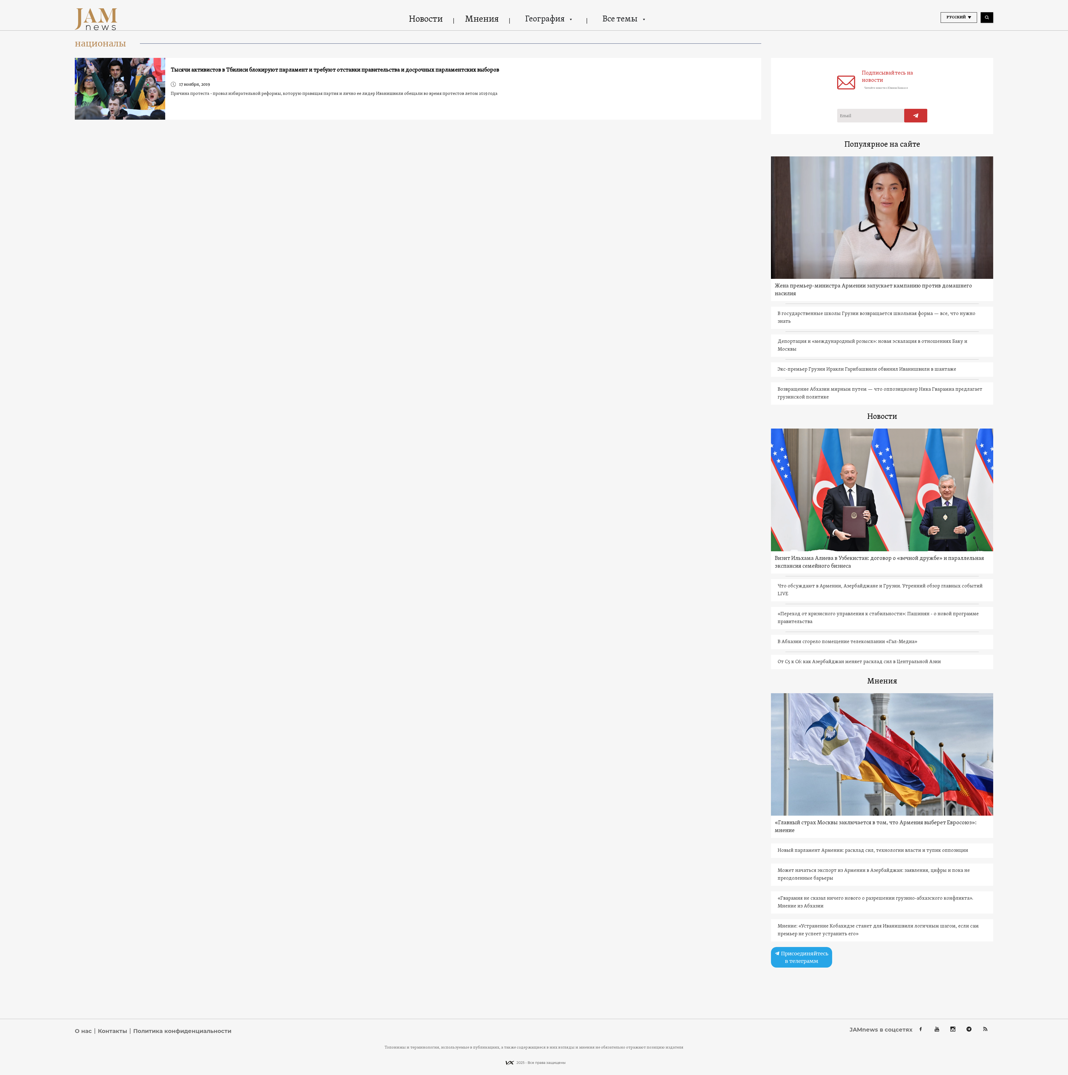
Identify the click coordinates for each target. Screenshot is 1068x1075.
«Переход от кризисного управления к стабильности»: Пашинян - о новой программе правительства (878, 618)
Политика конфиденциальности (182, 1031)
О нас (83, 1031)
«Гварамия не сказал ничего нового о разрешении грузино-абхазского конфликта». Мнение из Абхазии (875, 902)
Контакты (112, 1031)
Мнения (482, 19)
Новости (426, 19)
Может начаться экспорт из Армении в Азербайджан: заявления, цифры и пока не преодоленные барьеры (874, 874)
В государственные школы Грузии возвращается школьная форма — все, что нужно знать (876, 318)
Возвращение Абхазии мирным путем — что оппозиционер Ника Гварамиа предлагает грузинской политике (880, 393)
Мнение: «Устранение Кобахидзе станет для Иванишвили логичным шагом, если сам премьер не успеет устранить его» (878, 930)
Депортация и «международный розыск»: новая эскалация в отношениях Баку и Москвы (872, 345)
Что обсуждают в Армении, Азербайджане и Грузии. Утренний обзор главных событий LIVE (880, 590)
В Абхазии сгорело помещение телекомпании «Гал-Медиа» (847, 642)
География (545, 19)
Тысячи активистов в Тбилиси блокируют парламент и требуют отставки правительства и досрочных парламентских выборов (335, 70)
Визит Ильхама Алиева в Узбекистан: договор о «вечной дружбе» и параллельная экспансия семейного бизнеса (879, 562)
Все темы (619, 19)
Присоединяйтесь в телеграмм (804, 957)
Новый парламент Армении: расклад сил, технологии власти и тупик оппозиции (873, 850)
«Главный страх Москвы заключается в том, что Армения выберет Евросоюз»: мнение (875, 826)
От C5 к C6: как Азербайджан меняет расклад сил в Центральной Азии (859, 662)
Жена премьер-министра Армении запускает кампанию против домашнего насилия (873, 289)
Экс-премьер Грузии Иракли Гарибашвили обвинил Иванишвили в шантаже (867, 369)
